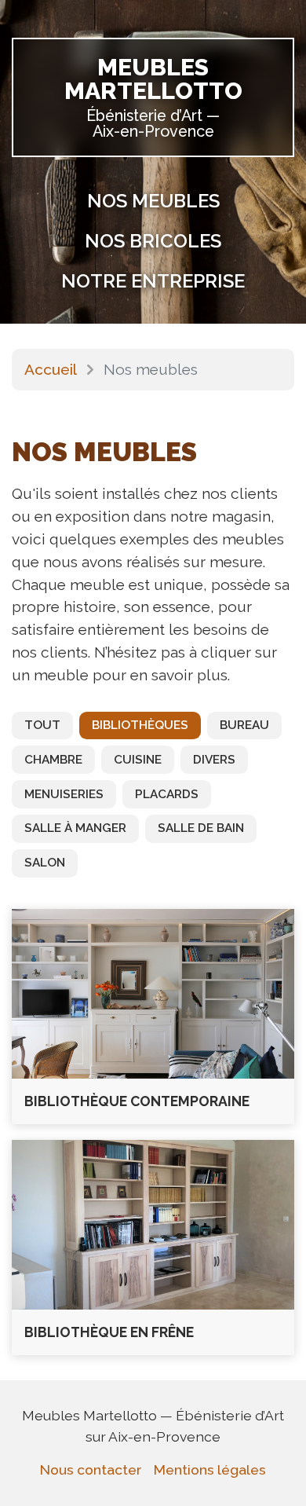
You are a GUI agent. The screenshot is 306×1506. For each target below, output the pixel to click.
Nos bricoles (153, 240)
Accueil (50, 369)
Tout (42, 725)
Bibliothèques (140, 725)
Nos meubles (153, 200)
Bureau (244, 725)
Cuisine (138, 760)
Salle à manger (75, 828)
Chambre (53, 760)
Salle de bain (201, 828)
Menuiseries (64, 794)
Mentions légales (210, 1469)
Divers (214, 760)
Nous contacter (90, 1469)
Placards (167, 794)
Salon (44, 863)
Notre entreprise (153, 280)
